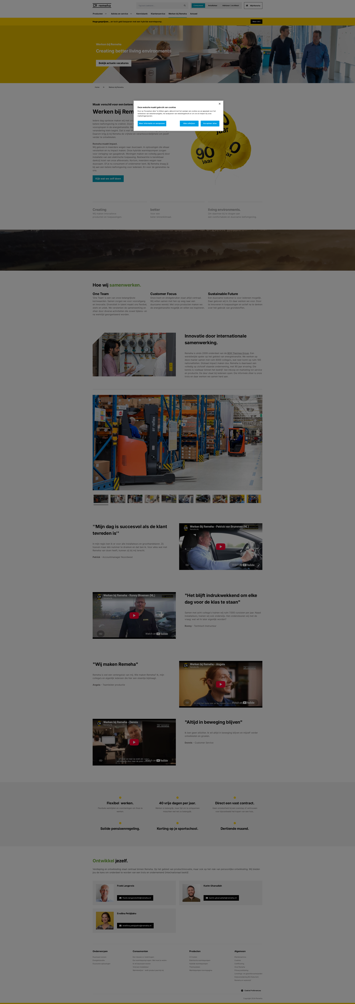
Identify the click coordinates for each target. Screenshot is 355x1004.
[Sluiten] (220, 104)
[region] (178, 115)
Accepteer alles (210, 123)
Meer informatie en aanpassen (152, 123)
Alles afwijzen (189, 123)
